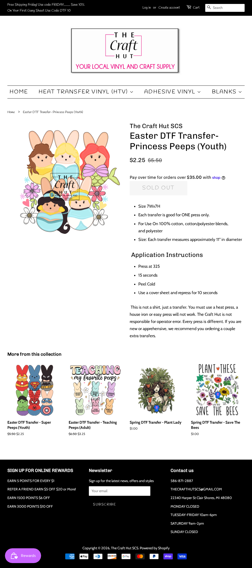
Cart (196, 7)
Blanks (225, 92)
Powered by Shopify (155, 548)
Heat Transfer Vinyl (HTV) (84, 92)
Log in (146, 7)
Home (19, 92)
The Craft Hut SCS (124, 548)
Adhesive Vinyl (170, 92)
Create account (169, 7)
